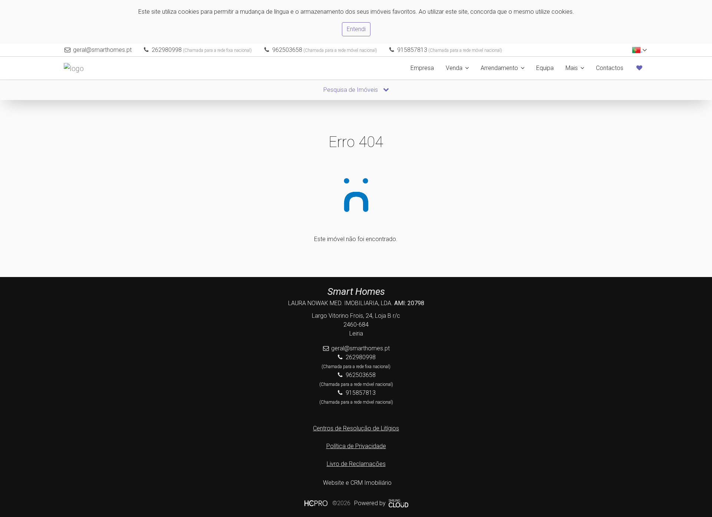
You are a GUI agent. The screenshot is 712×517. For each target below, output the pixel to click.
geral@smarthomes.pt (102, 49)
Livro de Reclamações (356, 463)
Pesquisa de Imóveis (351, 89)
